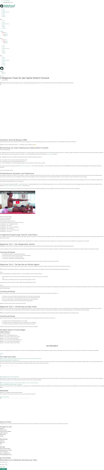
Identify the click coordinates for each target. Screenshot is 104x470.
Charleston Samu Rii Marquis (5, 431)
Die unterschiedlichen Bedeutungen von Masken (11, 384)
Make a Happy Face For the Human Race (9, 376)
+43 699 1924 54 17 (6, 453)
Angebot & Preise (5, 12)
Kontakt (3, 16)
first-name (2, 462)
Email (1, 466)
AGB (1, 443)
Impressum (2, 440)
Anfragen (2, 436)
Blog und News (3, 434)
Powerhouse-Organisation (26, 165)
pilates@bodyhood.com (7, 454)
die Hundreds (14, 185)
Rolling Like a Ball (8, 185)
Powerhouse (48, 154)
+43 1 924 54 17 (5, 451)
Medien (3, 15)
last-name (2, 464)
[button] (52, 19)
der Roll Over (20, 185)
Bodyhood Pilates (3, 429)
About (3, 10)
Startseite (2, 428)
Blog (3, 13)
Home (3, 9)
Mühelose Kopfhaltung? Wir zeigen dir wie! (9, 360)
